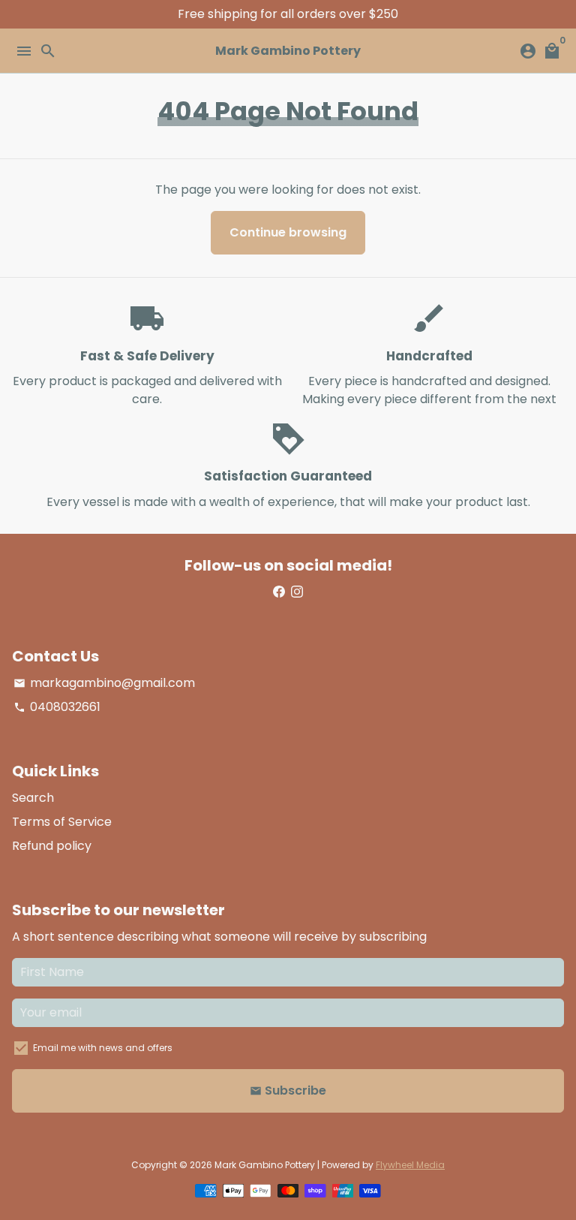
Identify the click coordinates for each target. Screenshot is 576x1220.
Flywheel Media (410, 1164)
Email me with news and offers (102, 1047)
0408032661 (57, 706)
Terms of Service (62, 821)
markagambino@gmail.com (104, 682)
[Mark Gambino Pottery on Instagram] (297, 592)
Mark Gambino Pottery (264, 1164)
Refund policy (52, 845)
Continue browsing (288, 232)
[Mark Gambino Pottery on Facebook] (279, 592)
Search (33, 797)
